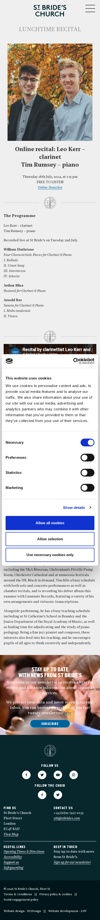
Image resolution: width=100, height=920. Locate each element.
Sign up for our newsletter (72, 862)
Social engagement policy (21, 899)
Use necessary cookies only (50, 555)
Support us (11, 862)
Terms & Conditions (18, 894)
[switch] (87, 457)
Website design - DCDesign (22, 911)
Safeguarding (13, 868)
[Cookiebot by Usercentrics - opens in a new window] (73, 361)
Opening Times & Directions (24, 852)
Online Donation (50, 187)
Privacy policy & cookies (55, 894)
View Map (11, 834)
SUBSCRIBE (50, 724)
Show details (74, 507)
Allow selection (50, 539)
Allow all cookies (50, 523)
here (67, 713)
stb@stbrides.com (67, 818)
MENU (76, 7)
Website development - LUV (67, 911)
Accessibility (13, 857)
